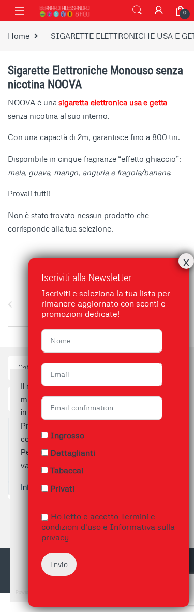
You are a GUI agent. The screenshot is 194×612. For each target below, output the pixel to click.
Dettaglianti (72, 453)
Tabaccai (66, 470)
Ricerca (137, 10)
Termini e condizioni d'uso (98, 521)
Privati (62, 488)
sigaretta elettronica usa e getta (112, 102)
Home (18, 35)
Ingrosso (67, 435)
